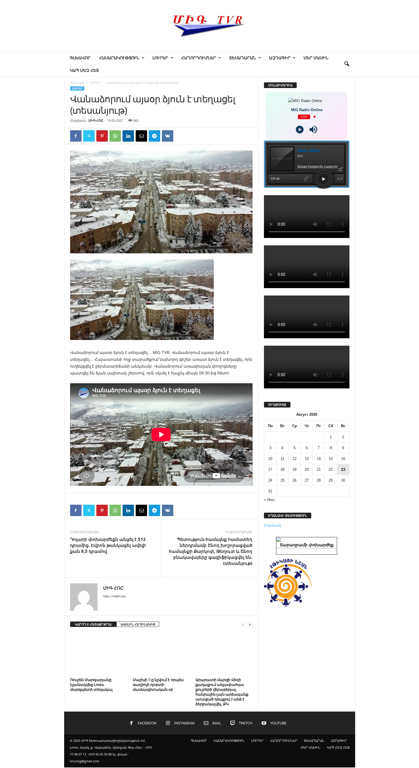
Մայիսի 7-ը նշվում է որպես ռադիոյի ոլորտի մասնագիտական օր (158, 684)
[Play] (299, 129)
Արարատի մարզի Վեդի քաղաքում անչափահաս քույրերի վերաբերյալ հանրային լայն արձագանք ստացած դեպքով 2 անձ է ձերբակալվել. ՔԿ (222, 691)
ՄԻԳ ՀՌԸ (95, 120)
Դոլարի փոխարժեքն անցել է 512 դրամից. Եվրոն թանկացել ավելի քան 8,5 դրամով (108, 545)
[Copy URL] (180, 136)
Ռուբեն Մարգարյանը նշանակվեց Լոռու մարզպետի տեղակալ (91, 684)
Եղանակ (272, 525)
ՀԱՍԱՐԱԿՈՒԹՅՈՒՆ (119, 57)
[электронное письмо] (141, 136)
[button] (346, 64)
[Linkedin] (128, 136)
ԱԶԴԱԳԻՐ (279, 57)
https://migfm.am (114, 596)
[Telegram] (154, 136)
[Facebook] (76, 136)
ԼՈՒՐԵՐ (160, 57)
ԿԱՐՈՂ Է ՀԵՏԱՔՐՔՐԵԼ (93, 624)
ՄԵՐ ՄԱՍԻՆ (316, 57)
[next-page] (250, 625)
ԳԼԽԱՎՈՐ (80, 57)
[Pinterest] (102, 136)
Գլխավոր (77, 83)
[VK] (167, 136)
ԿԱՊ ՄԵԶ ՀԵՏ (84, 70)
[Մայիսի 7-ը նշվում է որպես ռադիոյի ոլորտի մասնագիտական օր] (161, 654)
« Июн (269, 500)
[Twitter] (89, 136)
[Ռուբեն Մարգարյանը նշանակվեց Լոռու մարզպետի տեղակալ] (98, 654)
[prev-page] (243, 625)
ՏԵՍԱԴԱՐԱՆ (242, 57)
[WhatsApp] (115, 136)
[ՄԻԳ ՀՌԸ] (209, 25)
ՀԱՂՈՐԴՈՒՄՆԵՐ (198, 57)
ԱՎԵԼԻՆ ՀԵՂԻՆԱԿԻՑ (138, 624)
